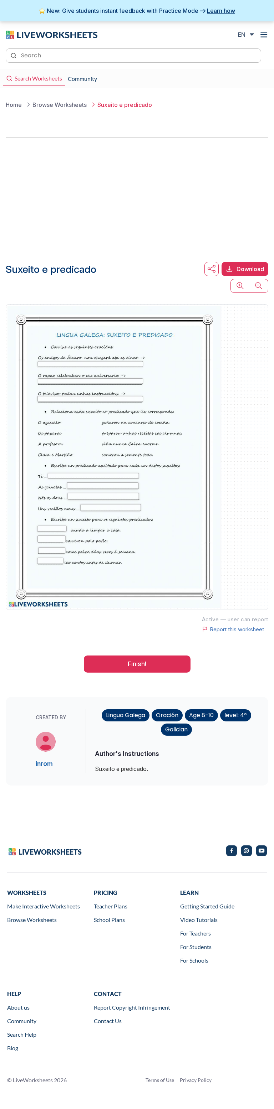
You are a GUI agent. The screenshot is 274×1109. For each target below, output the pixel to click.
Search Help (21, 1034)
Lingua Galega (125, 715)
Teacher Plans (110, 906)
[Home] (51, 34)
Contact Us (108, 1020)
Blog (12, 1048)
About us (18, 1007)
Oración (167, 715)
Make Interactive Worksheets (43, 906)
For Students (196, 946)
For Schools (194, 960)
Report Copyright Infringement (132, 1007)
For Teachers (195, 933)
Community (21, 1020)
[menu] (264, 34)
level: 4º (235, 715)
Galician (176, 729)
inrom (44, 763)
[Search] (14, 55)
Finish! (137, 664)
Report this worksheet (237, 629)
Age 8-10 (201, 715)
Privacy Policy (196, 1080)
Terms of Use (160, 1080)
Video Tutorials (199, 919)
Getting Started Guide (207, 906)
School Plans (109, 919)
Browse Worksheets (32, 919)
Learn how (221, 10)
